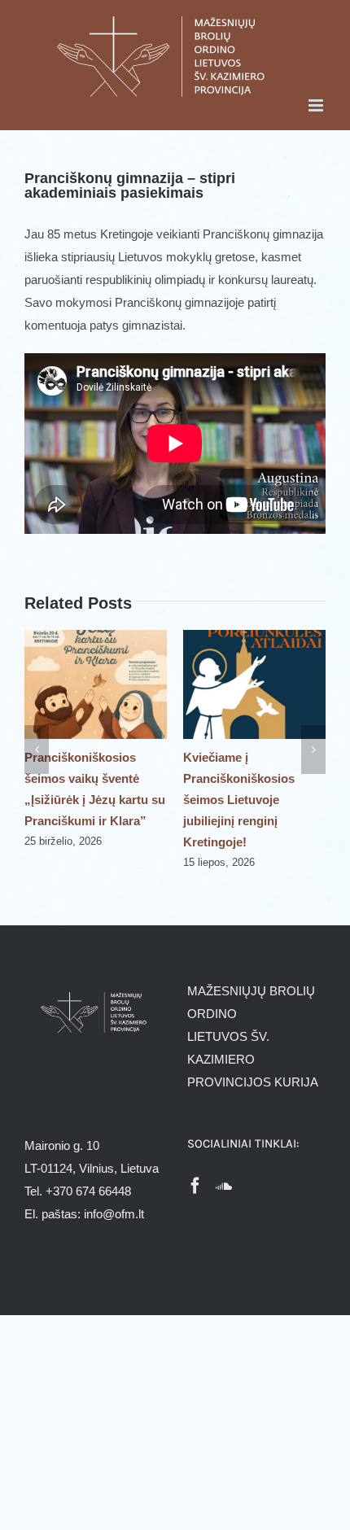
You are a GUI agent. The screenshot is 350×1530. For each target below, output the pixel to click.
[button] (36, 749)
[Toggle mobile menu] (317, 105)
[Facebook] (195, 1186)
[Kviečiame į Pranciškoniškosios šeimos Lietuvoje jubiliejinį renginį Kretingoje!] (254, 637)
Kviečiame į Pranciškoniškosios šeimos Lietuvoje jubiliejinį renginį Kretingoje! (239, 799)
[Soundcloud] (224, 1186)
